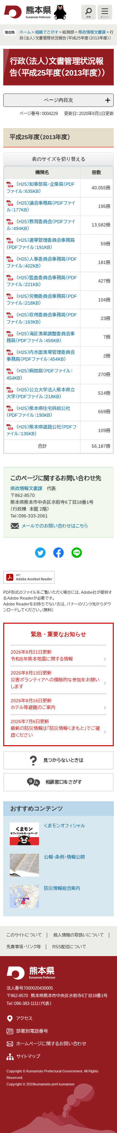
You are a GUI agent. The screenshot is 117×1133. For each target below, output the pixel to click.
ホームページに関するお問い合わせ (51, 1043)
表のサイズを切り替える (58, 159)
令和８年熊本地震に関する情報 (42, 658)
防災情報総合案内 (62, 888)
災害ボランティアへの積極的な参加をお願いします (55, 683)
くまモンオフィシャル (64, 825)
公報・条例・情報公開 (64, 857)
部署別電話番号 (32, 1031)
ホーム (25, 32)
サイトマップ (28, 1056)
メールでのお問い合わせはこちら (55, 526)
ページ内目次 (58, 100)
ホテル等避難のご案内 (33, 707)
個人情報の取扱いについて (78, 935)
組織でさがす (46, 32)
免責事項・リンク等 (23, 946)
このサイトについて (24, 935)
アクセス (24, 1018)
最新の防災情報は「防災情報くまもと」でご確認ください (55, 732)
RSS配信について (69, 946)
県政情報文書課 (92, 32)
